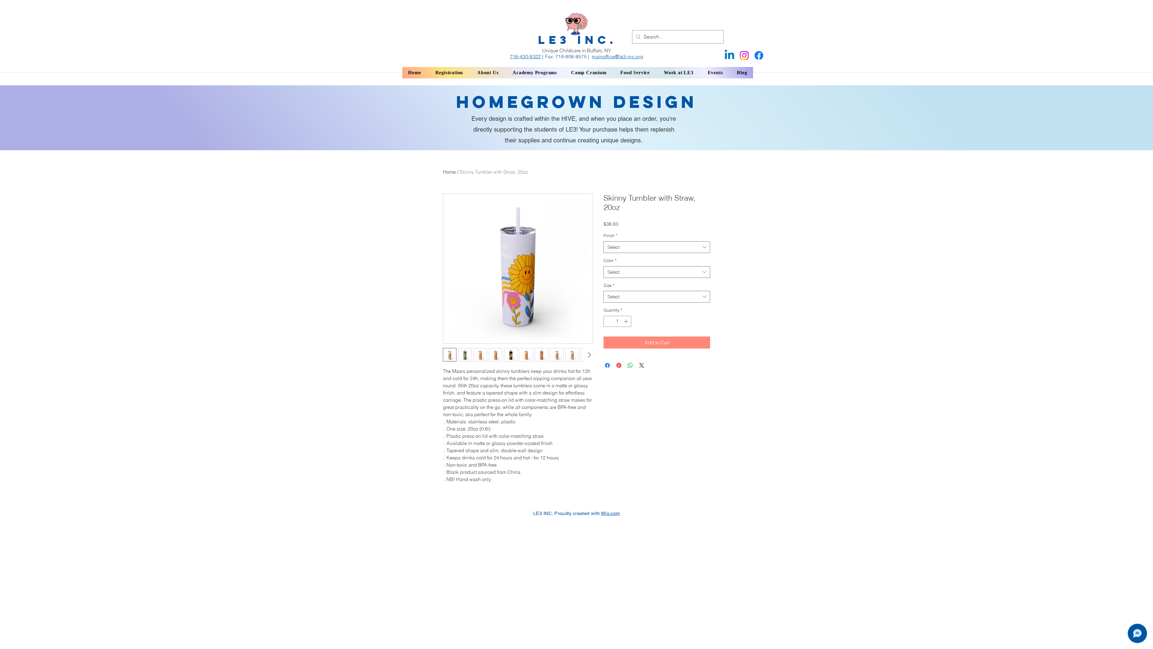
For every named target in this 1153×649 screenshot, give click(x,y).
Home (449, 172)
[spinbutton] (617, 321)
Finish (610, 235)
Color (610, 260)
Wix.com (610, 513)
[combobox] (657, 247)
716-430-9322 (525, 56)
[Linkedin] (729, 55)
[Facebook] (759, 55)
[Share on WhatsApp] (630, 365)
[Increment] (626, 321)
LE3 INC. (577, 40)
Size (609, 285)
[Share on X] (641, 365)
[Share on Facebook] (607, 365)
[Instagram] (744, 55)
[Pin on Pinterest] (618, 365)
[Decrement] (608, 321)
